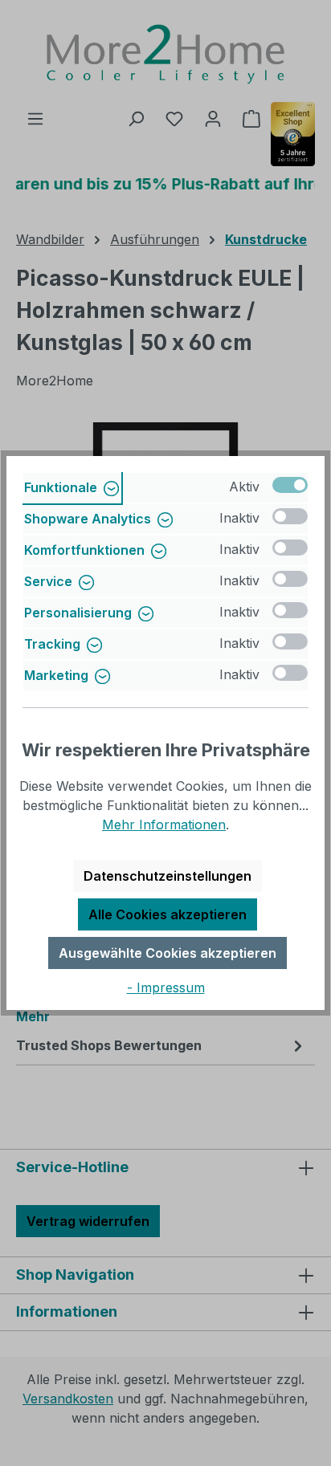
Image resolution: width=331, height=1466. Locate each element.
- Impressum (166, 987)
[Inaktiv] (290, 516)
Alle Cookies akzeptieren (167, 914)
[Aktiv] (290, 485)
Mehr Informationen (164, 824)
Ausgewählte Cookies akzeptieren (167, 953)
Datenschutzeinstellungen (167, 876)
